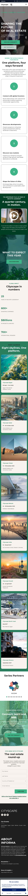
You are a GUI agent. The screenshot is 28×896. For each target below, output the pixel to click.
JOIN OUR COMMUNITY (10, 42)
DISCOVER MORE (14, 261)
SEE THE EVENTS (9, 47)
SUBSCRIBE (21, 791)
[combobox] (12, 781)
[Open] (25, 781)
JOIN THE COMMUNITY (14, 735)
